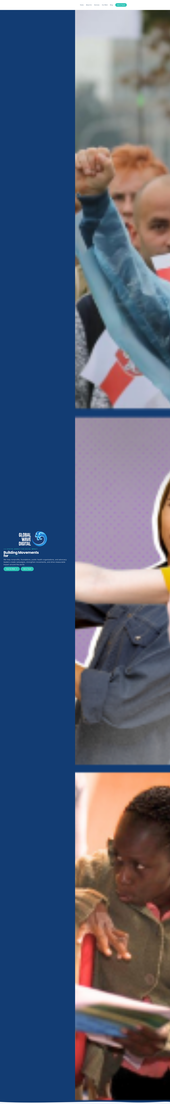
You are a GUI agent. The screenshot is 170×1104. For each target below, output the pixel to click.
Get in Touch (121, 5)
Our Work (105, 5)
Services (96, 5)
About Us (89, 5)
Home (82, 5)
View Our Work (10, 569)
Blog (111, 5)
